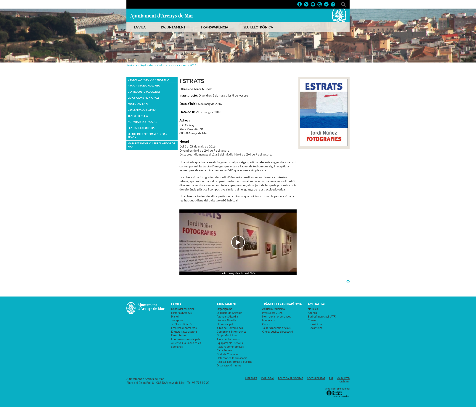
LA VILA (140, 27)
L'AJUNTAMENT (173, 27)
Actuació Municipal (273, 309)
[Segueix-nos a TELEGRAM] (326, 4)
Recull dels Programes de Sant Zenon (148, 135)
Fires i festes (178, 335)
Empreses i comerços (184, 328)
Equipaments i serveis (230, 343)
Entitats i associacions (184, 331)
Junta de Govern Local (230, 328)
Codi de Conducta (227, 354)
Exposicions (178, 65)
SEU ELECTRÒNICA (258, 27)
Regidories (147, 65)
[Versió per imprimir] (348, 281)
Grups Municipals (227, 335)
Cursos (266, 324)
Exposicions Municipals (143, 97)
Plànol (175, 316)
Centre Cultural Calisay (144, 91)
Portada (131, 65)
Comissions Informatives (231, 331)
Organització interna (229, 365)
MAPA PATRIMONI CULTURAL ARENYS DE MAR (151, 145)
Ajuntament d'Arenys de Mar (161, 16)
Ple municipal (225, 324)
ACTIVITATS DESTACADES (142, 122)
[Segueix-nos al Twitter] (306, 4)
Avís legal (267, 378)
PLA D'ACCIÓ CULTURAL (142, 128)
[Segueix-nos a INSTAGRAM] (319, 4)
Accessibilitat (316, 378)
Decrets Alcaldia (226, 320)
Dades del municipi (182, 309)
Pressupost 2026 (272, 313)
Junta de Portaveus (228, 339)
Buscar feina (315, 328)
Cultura (162, 65)
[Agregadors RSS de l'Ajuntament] (333, 4)
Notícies (313, 309)
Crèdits (345, 381)
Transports (177, 320)
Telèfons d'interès (181, 324)
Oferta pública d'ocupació (277, 331)
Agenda (312, 313)
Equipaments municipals (185, 339)
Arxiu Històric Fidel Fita (144, 85)
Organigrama (224, 309)
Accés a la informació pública (234, 361)
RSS (331, 378)
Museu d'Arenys (138, 103)
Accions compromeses (230, 346)
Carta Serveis (224, 350)
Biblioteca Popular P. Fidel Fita (148, 79)
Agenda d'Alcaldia (227, 316)
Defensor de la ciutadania (232, 358)
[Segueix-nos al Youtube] (313, 4)
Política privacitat (290, 378)
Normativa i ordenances (276, 316)
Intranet (251, 378)
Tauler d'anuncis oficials (276, 328)
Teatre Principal (138, 116)
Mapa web (343, 378)
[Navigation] (238, 242)
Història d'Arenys (181, 313)
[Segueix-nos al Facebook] (299, 4)
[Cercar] (343, 4)
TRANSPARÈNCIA (214, 27)
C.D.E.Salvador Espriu (142, 109)
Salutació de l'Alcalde (229, 313)
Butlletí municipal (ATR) (322, 316)
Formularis (268, 320)
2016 (193, 65)
